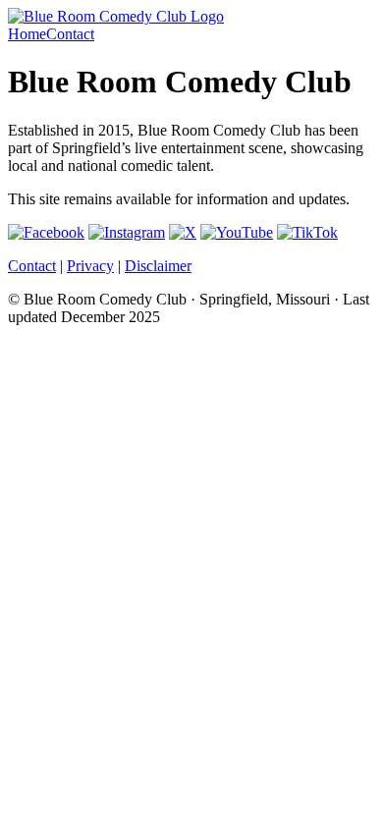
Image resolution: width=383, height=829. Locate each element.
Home (27, 34)
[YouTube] (236, 232)
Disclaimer (158, 265)
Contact (70, 34)
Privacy (90, 265)
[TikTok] (307, 232)
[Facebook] (46, 232)
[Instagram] (126, 232)
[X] (182, 232)
